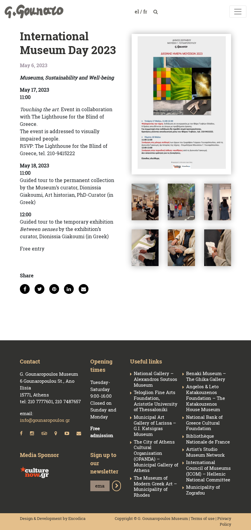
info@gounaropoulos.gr (45, 420)
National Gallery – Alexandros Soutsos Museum (155, 379)
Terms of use (203, 518)
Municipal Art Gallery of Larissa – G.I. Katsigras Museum (155, 425)
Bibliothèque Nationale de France (208, 439)
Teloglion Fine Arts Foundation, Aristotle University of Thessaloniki (156, 400)
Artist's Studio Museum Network (205, 452)
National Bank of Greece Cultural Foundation (204, 422)
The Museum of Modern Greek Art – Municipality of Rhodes (155, 486)
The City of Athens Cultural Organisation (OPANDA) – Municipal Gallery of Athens (156, 456)
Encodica (76, 518)
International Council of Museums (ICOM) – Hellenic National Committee (208, 470)
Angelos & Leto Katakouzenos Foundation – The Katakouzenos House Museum (205, 398)
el (137, 11)
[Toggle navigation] (237, 11)
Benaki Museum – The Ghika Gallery (206, 376)
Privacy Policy (224, 521)
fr (145, 11)
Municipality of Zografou (203, 490)
